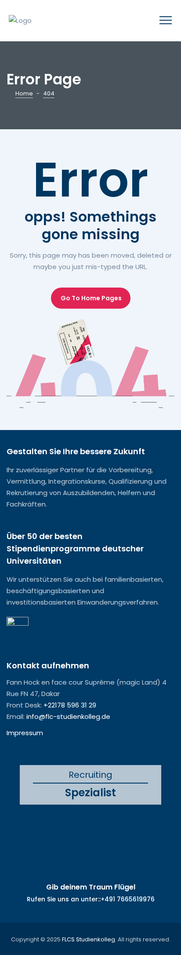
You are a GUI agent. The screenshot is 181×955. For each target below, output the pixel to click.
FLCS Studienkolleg (88, 939)
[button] (90, 298)
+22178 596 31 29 (69, 705)
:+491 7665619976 (127, 899)
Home (24, 93)
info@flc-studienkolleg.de (68, 716)
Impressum (25, 732)
